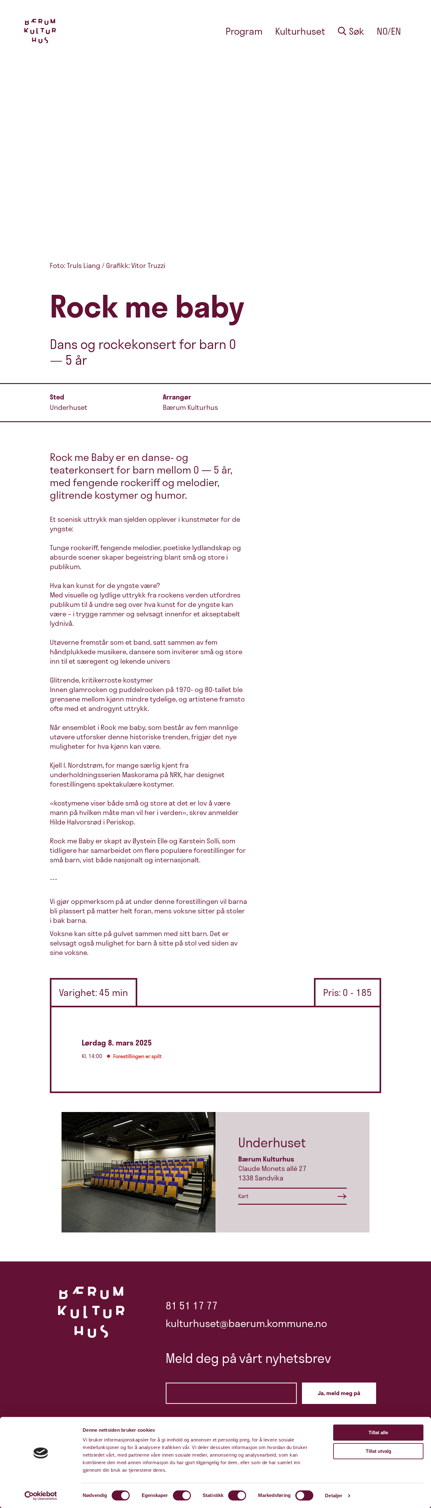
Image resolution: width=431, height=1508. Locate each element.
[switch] (182, 1495)
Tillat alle (378, 1432)
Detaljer (333, 1495)
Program (244, 31)
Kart (243, 1196)
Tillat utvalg (378, 1451)
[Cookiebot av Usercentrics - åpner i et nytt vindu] (40, 1495)
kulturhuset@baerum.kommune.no (246, 1323)
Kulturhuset (300, 31)
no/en (389, 31)
